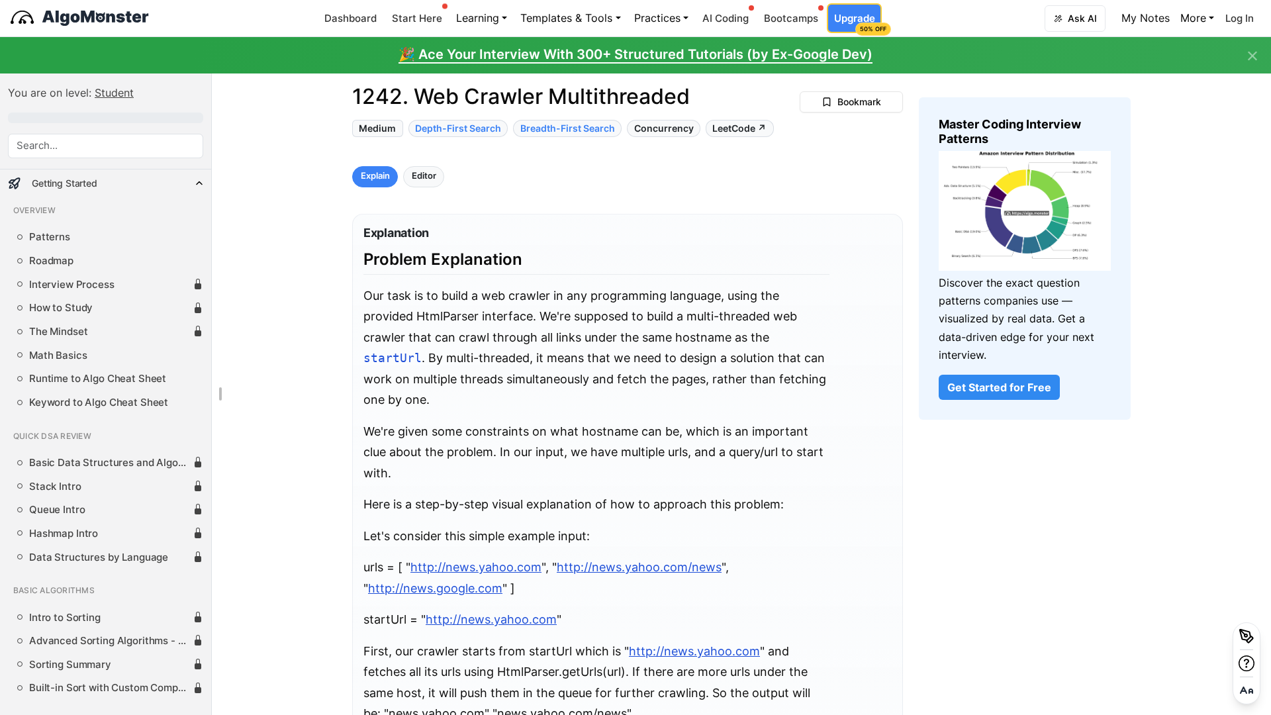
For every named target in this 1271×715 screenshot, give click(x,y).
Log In (1239, 18)
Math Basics (58, 355)
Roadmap (51, 261)
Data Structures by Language (98, 557)
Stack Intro (55, 487)
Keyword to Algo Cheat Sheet (98, 402)
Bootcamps (791, 18)
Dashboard (350, 18)
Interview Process (72, 285)
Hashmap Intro (63, 534)
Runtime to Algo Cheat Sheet (97, 379)
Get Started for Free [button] (999, 387)
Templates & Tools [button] (566, 17)
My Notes (1145, 17)
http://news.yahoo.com (475, 567)
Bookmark (859, 101)
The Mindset (58, 332)
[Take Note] (1246, 636)
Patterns (49, 237)
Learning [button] (477, 17)
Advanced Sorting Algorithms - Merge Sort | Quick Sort (111, 641)
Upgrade (857, 22)
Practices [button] (657, 17)
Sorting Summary (70, 665)
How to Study (61, 308)
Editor (424, 176)
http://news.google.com (435, 588)
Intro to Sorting (65, 618)
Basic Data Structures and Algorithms (111, 463)
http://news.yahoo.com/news (639, 567)
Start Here (417, 18)
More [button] (1193, 17)
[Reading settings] (1246, 690)
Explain (375, 176)
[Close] (1252, 56)
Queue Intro (57, 510)
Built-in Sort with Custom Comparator (111, 688)
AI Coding (725, 18)
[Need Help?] (1246, 663)
